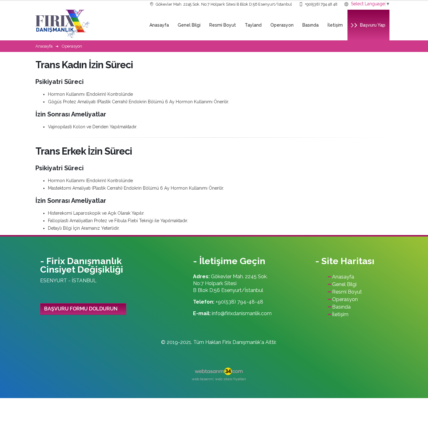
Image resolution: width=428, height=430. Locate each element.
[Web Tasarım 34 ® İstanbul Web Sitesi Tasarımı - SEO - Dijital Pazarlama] (219, 371)
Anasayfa (159, 25)
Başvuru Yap (372, 25)
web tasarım (202, 379)
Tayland (253, 25)
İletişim (335, 25)
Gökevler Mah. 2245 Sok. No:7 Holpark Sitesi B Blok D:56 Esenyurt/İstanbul (223, 4)
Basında (310, 25)
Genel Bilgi (189, 25)
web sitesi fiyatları (230, 379)
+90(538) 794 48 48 (320, 4)
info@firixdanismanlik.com (242, 313)
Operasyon (282, 25)
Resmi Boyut (222, 25)
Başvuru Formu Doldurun (80, 309)
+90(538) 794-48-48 (239, 302)
